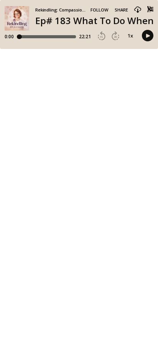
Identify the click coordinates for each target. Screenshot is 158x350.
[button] (137, 10)
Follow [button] (100, 10)
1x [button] (130, 35)
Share (121, 10)
